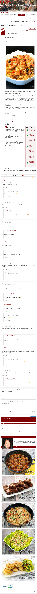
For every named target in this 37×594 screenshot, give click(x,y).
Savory (11, 14)
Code (24, 401)
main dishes (18, 30)
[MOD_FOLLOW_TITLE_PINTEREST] (3, 420)
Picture (10, 401)
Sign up (12, 394)
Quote (22, 401)
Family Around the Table (12, 230)
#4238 (17, 273)
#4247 (14, 370)
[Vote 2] (9, 40)
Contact (9, 16)
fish (6, 30)
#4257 (17, 379)
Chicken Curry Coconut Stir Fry (13, 112)
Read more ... (16, 443)
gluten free (29, 30)
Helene (10, 272)
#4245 (14, 326)
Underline (5, 401)
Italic (3, 401)
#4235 (14, 263)
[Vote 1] (7, 40)
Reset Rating (12, 411)
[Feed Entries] (33, 420)
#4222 (14, 182)
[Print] (30, 28)
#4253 (17, 295)
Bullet (19, 401)
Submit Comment (33, 416)
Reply (3, 187)
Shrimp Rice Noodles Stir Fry (17, 172)
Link (8, 401)
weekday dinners (12, 30)
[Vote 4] (14, 40)
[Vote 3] (12, 40)
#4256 (17, 359)
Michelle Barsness (12, 335)
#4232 (17, 211)
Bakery (27, 14)
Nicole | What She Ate (12, 293)
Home (2, 14)
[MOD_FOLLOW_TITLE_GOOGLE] (21, 420)
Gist (26, 401)
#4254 (17, 315)
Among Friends (33, 14)
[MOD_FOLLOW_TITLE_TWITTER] (15, 420)
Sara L (10, 250)
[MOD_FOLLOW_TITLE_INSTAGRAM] (27, 420)
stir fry (24, 30)
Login (35, 591)
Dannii (10, 210)
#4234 (17, 252)
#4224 (14, 222)
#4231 (17, 191)
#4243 (14, 284)
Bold (1, 401)
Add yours (22, 175)
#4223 (14, 202)
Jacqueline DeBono (12, 378)
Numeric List (17, 401)
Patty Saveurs (5, 12)
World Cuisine (21, 14)
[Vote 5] (17, 40)
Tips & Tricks (3, 16)
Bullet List (15, 401)
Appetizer (7, 14)
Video (12, 401)
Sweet (15, 14)
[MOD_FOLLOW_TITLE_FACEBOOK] (9, 420)
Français (33, 21)
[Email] (34, 28)
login (14, 394)
